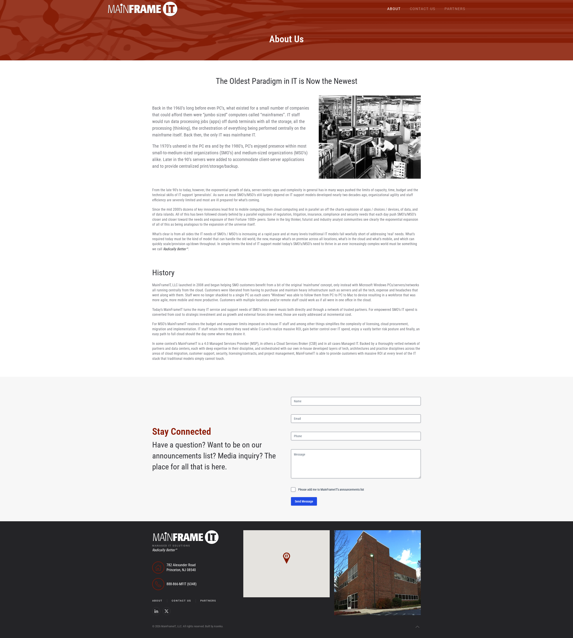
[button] (417, 627)
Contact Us (423, 9)
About (394, 9)
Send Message (304, 501)
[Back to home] (142, 9)
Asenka (218, 626)
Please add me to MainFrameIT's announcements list (331, 489)
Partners (455, 9)
